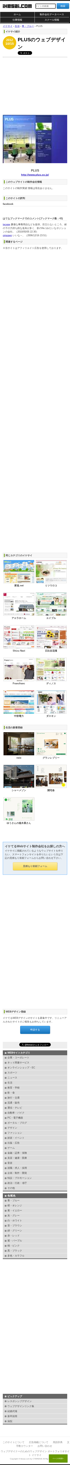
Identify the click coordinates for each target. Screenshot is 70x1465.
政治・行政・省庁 (17, 1183)
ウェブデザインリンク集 (20, 1406)
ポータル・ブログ (17, 1122)
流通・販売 (13, 1102)
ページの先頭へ (58, 1458)
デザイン (12, 1127)
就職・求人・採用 (17, 1168)
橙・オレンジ (14, 1205)
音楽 (9, 1163)
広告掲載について (38, 1442)
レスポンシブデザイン (19, 1401)
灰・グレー (13, 1215)
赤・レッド (13, 1235)
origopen (7, 235)
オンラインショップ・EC (21, 1067)
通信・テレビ (14, 1107)
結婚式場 (12, 1411)
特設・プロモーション (19, 1178)
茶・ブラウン (14, 1225)
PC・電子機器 (15, 1117)
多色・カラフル (15, 1255)
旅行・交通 (13, 1097)
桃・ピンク (13, 1245)
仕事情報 (17, 19)
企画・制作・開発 (17, 1173)
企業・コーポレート (18, 1057)
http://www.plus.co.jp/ (35, 174)
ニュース (12, 1077)
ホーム (17, 14)
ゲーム (11, 1147)
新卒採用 (12, 1416)
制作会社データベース (52, 14)
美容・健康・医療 (17, 1158)
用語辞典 (58, 1442)
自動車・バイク (15, 1112)
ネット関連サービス (18, 1062)
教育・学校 (13, 1087)
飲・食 (11, 1092)
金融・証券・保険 (17, 1152)
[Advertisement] (35, 85)
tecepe (6, 224)
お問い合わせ (45, 1446)
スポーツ (12, 1072)
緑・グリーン (14, 1230)
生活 (9, 1082)
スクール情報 (52, 19)
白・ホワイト (14, 1220)
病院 (9, 1421)
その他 (11, 1188)
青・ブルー (13, 1200)
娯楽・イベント (15, 1137)
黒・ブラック (14, 1250)
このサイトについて (13, 1442)
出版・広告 (13, 1142)
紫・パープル (14, 1240)
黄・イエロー (14, 1210)
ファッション (14, 1132)
